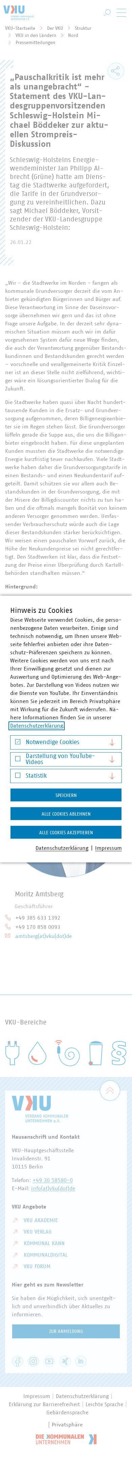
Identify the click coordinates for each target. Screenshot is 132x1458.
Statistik (36, 776)
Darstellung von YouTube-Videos (60, 759)
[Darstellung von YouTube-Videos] (17, 760)
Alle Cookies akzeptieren (66, 833)
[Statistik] (17, 777)
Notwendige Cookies (52, 742)
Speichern (66, 795)
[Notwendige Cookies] (17, 743)
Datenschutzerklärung (36, 725)
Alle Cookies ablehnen (66, 814)
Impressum (108, 848)
